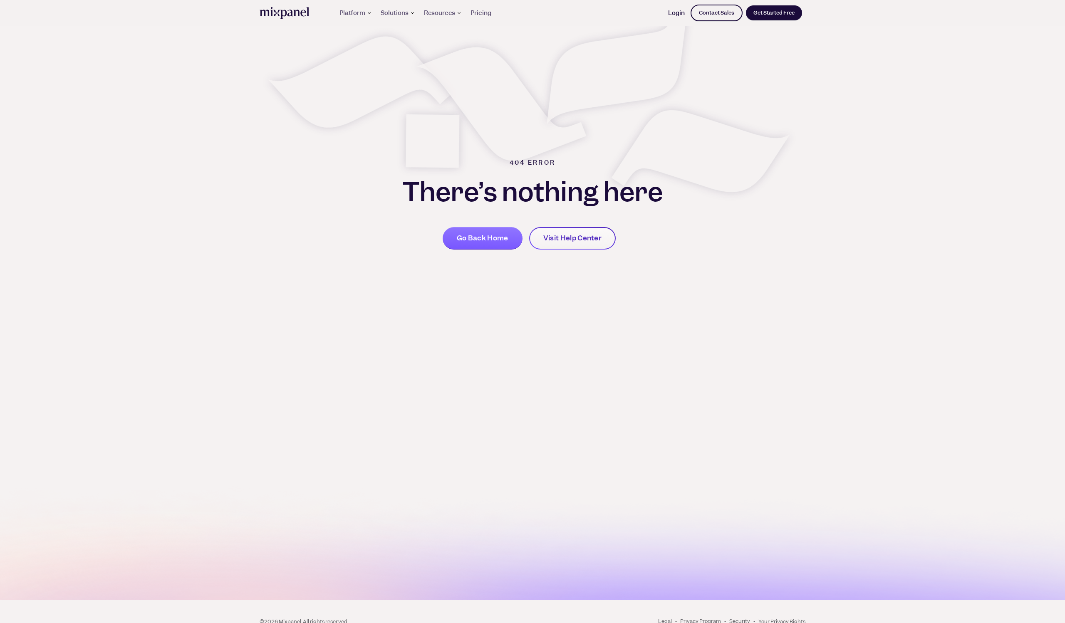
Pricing (481, 13)
